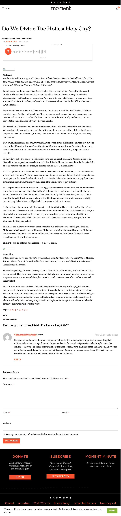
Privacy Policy (62, 503)
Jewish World (26, 38)
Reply (17, 359)
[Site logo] (60, 8)
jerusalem (7, 319)
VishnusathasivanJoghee (25, 334)
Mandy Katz (11, 41)
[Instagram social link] (57, 2)
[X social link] (54, 2)
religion (14, 319)
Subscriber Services (85, 503)
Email (65, 412)
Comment (8, 384)
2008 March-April (8, 38)
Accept (112, 511)
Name (6, 412)
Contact (9, 503)
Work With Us (41, 503)
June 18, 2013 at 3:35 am (106, 335)
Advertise (23, 503)
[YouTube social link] (60, 2)
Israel (18, 38)
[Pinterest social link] (63, 2)
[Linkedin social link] (66, 2)
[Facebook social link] (51, 2)
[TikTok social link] (69, 2)
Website (7, 423)
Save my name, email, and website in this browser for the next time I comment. (42, 434)
